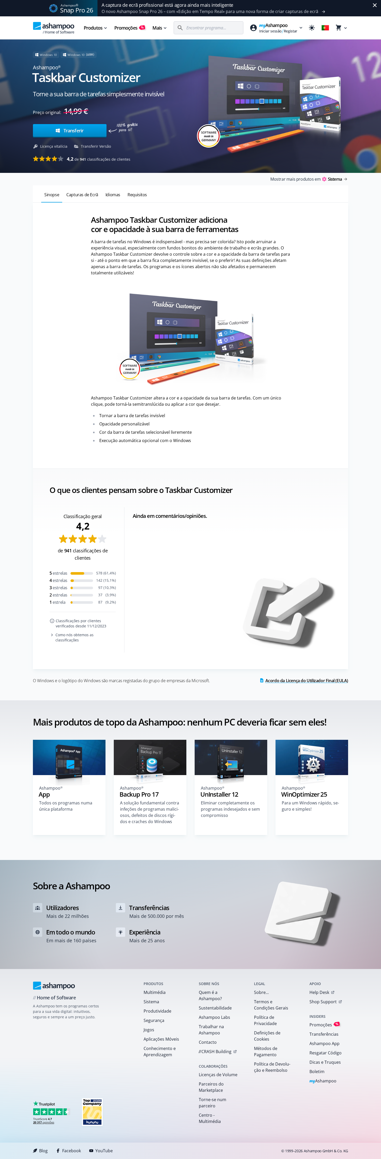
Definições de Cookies (267, 1036)
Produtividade (157, 1011)
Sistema (151, 1002)
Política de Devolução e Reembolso (272, 1067)
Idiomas (112, 195)
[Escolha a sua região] (325, 28)
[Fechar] (375, 5)
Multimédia (155, 992)
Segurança (154, 1020)
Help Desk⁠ (319, 992)
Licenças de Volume (218, 1074)
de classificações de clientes (98, 159)
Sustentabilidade (215, 1008)
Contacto (208, 1042)
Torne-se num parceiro (212, 1103)
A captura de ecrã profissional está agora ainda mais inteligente (167, 5)
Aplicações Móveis (161, 1039)
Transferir (72, 130)
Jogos (149, 1030)
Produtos (93, 28)
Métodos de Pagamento (265, 1052)
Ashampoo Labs (214, 1017)
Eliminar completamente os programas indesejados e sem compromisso (230, 809)
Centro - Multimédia (210, 1118)
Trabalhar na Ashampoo (211, 1030)
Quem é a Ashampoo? (210, 995)
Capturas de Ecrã (82, 195)
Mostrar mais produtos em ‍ (306, 179)
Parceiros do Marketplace (211, 1087)
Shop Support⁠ (323, 1002)
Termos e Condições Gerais (271, 1005)
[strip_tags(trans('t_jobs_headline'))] (92, 1112)
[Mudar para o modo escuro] (312, 28)
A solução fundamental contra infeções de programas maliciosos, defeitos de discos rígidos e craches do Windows (149, 812)
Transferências (323, 1034)
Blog (43, 1151)
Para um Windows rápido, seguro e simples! (310, 806)
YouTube (104, 1151)
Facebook (71, 1151)
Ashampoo (323, 1081)
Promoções (129, 28)
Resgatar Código (325, 1053)
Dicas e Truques (325, 1062)
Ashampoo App (324, 1043)
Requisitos (137, 195)
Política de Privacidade (265, 1020)
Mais (157, 28)
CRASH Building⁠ (215, 1051)
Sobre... (261, 992)
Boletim (316, 1071)
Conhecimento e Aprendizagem (160, 1052)
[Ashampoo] (54, 985)
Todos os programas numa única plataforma (65, 806)
